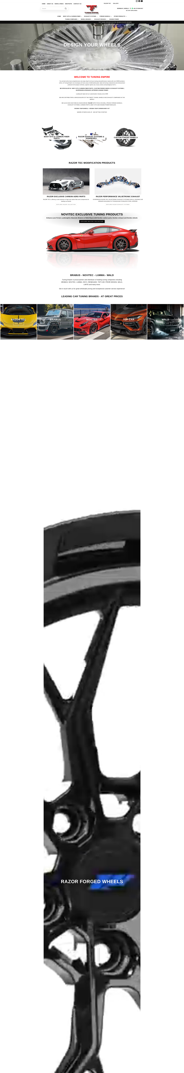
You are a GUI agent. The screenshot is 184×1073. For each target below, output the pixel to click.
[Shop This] (18, 322)
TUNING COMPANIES (71, 19)
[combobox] (54, 8)
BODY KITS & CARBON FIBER (72, 16)
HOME (43, 3)
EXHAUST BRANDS (100, 19)
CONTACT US (77, 3)
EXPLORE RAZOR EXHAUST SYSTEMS (118, 204)
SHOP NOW (92, 49)
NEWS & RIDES (59, 3)
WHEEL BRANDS (86, 19)
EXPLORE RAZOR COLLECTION (66, 204)
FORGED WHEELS (105, 16)
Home (59, 16)
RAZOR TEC (107, 3)
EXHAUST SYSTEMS (90, 16)
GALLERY (116, 3)
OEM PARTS (68, 3)
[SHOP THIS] (55, 322)
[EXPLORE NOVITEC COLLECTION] (92, 241)
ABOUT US (50, 3)
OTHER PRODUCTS (120, 16)
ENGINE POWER (114, 19)
